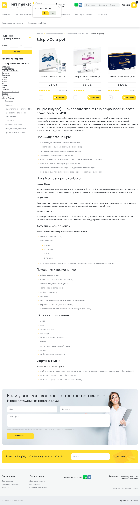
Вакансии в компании (10, 484)
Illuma (4, 83)
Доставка (103, 5)
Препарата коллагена (15, 113)
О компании (90, 5)
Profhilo (4, 85)
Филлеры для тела (83, 15)
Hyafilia (4, 81)
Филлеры (6, 15)
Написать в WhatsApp (60, 5)
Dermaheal (6, 75)
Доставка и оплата (37, 481)
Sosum (4, 77)
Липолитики (64, 15)
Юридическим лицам (38, 487)
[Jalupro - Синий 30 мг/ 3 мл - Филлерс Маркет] (52, 60)
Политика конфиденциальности (125, 489)
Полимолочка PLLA (37, 23)
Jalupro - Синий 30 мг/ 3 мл (52, 77)
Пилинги (8, 105)
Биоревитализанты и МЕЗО (28, 15)
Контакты (114, 5)
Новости (5, 487)
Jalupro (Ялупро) (8, 98)
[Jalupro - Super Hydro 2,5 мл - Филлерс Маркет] (122, 60)
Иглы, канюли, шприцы (15, 129)
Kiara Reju (5, 90)
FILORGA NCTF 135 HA (10, 92)
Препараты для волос (15, 133)
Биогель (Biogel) (8, 69)
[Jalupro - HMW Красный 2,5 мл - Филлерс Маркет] (87, 60)
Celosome (6, 73)
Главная (40, 34)
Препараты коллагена (12, 23)
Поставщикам (7, 481)
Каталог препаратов (54, 34)
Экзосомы (102, 15)
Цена (4, 45)
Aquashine (6, 67)
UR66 (136, 500)
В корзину (60, 97)
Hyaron (4, 79)
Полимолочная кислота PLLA (18, 109)
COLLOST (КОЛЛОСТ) (10, 71)
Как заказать (34, 484)
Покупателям (36, 476)
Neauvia (5, 94)
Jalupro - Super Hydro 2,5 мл (122, 77)
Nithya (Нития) (7, 96)
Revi (3, 88)
